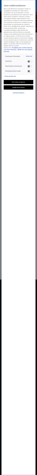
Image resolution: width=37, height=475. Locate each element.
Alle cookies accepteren (18, 82)
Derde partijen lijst (10, 76)
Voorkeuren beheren (18, 92)
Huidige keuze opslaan (18, 87)
